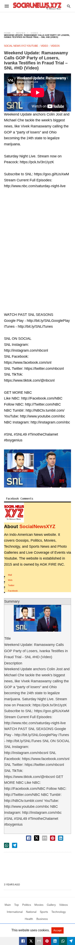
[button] (37, 468)
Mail (10, 575)
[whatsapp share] (6, 845)
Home (7, 33)
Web (10, 580)
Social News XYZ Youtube (21, 45)
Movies (20, 33)
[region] (38, 19)
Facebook (13, 591)
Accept (57, 930)
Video (34, 33)
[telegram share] (14, 845)
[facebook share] (28, 838)
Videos (55, 45)
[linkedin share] (60, 838)
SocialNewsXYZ (37, 526)
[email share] (44, 838)
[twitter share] (36, 838)
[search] (68, 6)
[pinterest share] (52, 838)
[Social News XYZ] (37, 5)
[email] (39, 941)
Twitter (11, 585)
